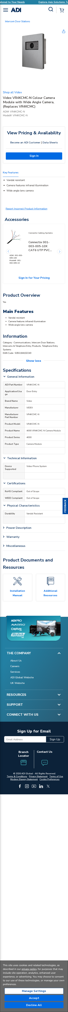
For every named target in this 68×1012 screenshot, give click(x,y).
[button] (65, 506)
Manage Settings (34, 991)
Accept (34, 998)
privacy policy (29, 969)
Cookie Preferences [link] (49, 779)
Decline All (34, 1005)
